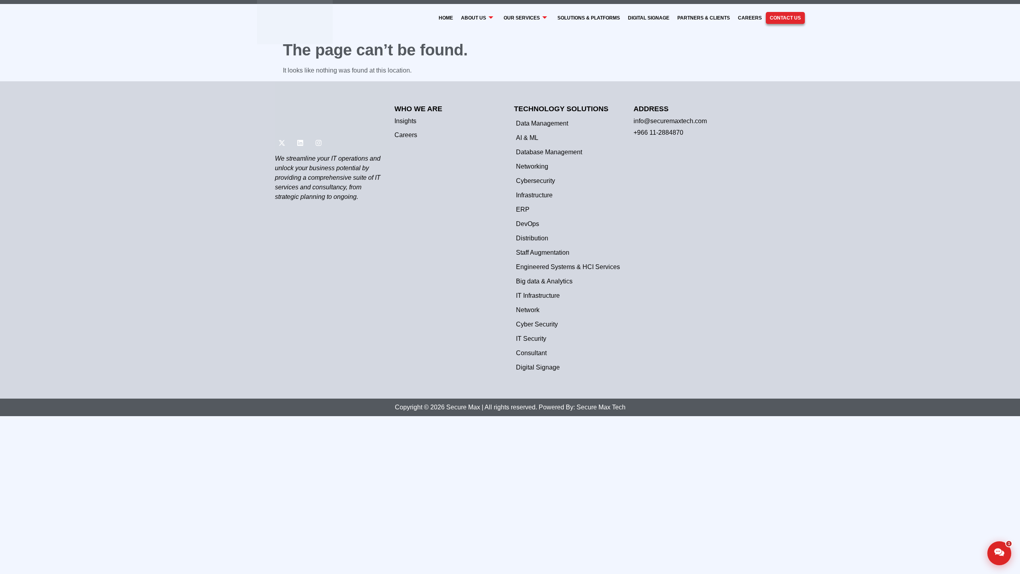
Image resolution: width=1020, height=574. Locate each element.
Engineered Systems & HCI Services (568, 266)
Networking (532, 166)
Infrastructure (534, 195)
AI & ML (527, 137)
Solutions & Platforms (588, 18)
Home (446, 18)
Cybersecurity (535, 180)
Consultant (531, 353)
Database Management (549, 152)
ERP (523, 209)
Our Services (522, 18)
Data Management (542, 123)
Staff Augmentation (542, 252)
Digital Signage (648, 18)
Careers (750, 18)
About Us (473, 18)
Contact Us (785, 18)
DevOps (527, 223)
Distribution (532, 238)
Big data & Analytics (544, 281)
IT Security (531, 338)
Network (527, 310)
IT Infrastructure (538, 295)
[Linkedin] (300, 143)
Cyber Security (537, 324)
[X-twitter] (281, 143)
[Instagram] (318, 143)
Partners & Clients (703, 18)
